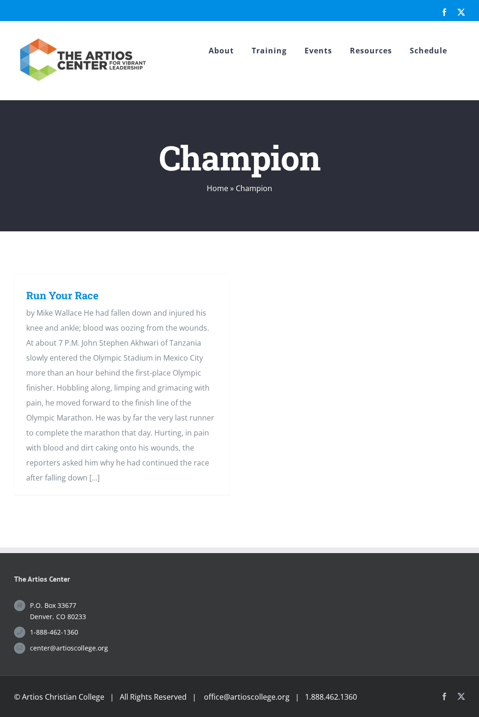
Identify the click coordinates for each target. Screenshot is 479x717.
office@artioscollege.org (247, 697)
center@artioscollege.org (69, 647)
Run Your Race (62, 295)
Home (217, 188)
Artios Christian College (63, 697)
